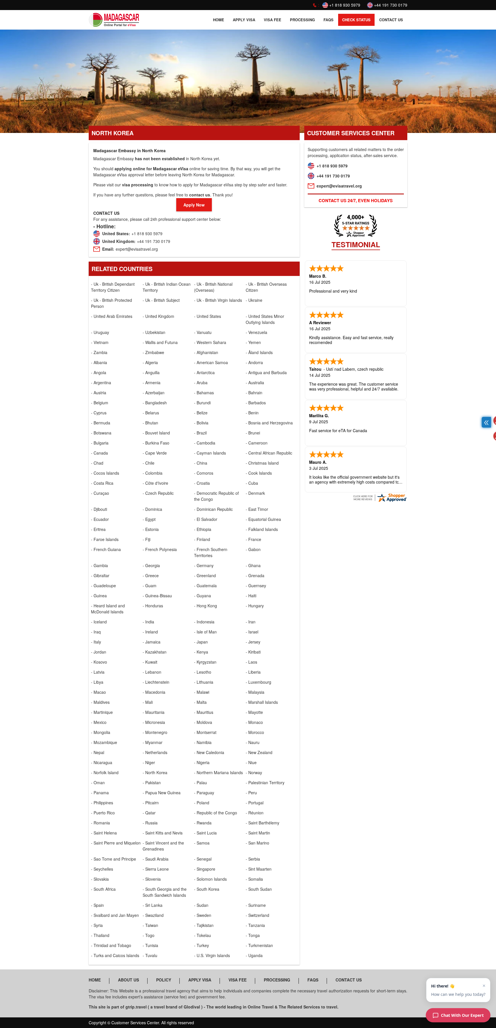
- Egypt (149, 519)
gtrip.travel (136, 1007)
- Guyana (202, 595)
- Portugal (255, 802)
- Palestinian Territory (265, 782)
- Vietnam (99, 342)
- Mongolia (100, 732)
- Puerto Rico (103, 813)
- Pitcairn (151, 802)
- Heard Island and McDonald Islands (108, 609)
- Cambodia (204, 443)
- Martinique (102, 712)
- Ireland (150, 632)
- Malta (200, 702)
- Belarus (151, 413)
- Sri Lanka (152, 905)
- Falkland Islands (262, 529)
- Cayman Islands (210, 453)
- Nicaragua (101, 762)
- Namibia (203, 742)
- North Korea (155, 772)
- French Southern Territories (210, 552)
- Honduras (153, 605)
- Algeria (150, 362)
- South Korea (206, 889)
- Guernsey (256, 585)
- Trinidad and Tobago (111, 945)
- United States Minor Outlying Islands (265, 319)
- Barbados (256, 402)
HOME (218, 19)
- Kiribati (253, 652)
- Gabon (253, 549)
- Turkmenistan (259, 945)
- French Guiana (106, 549)
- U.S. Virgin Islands (212, 955)
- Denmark (255, 493)
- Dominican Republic (213, 509)
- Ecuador (100, 519)
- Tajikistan (204, 925)
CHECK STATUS (356, 19)
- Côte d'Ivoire (155, 483)
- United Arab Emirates (111, 316)
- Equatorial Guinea (263, 519)
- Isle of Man (205, 632)
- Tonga (253, 935)
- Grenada (255, 575)
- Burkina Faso (156, 443)
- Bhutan (150, 423)
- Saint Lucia (205, 833)
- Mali (148, 702)
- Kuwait (150, 662)
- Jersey (253, 642)
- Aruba (201, 382)
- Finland (202, 539)
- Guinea (99, 595)
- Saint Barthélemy (262, 823)
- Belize (201, 413)
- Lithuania (203, 682)
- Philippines (102, 802)
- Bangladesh (155, 402)
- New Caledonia (209, 752)
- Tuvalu (150, 955)
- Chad (97, 463)
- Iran (250, 622)
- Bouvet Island (156, 433)
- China (200, 463)
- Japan (201, 642)
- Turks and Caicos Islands (115, 955)
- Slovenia (152, 879)
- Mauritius (203, 712)
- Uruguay (100, 332)
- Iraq (96, 632)
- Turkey (201, 945)
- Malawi (201, 692)
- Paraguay (204, 792)
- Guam (149, 585)
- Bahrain (254, 392)
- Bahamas (204, 392)
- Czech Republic (158, 493)
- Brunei (253, 433)
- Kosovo (99, 662)
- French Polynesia (160, 549)
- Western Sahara (210, 342)
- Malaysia (255, 692)
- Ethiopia (202, 529)
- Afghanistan (206, 352)
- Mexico (98, 722)
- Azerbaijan (153, 392)
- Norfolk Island (105, 772)
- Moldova (203, 722)
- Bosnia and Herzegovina (269, 423)
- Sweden (202, 915)
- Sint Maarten (259, 869)
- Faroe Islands (105, 539)
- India (148, 622)
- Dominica (152, 509)
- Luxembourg (258, 682)
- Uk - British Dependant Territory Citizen (113, 287)
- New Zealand (259, 752)
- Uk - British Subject (161, 300)
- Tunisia (150, 945)
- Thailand (100, 935)
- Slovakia (100, 879)
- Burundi (202, 402)
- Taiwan (150, 925)
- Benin (252, 413)
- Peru (251, 792)
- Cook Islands (259, 473)
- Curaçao (100, 493)
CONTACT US (391, 19)
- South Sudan (259, 889)
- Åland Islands (259, 352)
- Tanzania (255, 925)
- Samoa (202, 843)
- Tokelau (202, 935)
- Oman (98, 782)
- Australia (255, 382)
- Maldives (100, 702)
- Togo (148, 935)
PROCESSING (302, 19)
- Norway (254, 772)
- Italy (96, 642)
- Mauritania (153, 712)
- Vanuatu (203, 332)
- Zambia (99, 352)
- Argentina (101, 382)
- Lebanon (152, 672)
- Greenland (205, 575)
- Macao (98, 692)
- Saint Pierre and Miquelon (116, 843)
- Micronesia (154, 722)
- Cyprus (98, 413)
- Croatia (202, 483)
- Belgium (99, 402)
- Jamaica (151, 642)
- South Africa (103, 889)
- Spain (97, 905)
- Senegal (203, 859)
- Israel (252, 632)
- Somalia (254, 879)
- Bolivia (201, 423)
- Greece (151, 575)
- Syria (97, 925)
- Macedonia (154, 692)
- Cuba (252, 483)
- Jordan (98, 652)
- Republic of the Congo (215, 813)
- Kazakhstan (154, 652)
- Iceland (99, 622)
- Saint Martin (258, 833)
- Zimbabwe (153, 352)
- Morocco (255, 732)
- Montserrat (205, 732)
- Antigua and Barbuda (266, 372)
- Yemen (253, 342)
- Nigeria (202, 762)
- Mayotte (254, 712)
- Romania (100, 823)
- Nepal (97, 752)
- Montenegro (155, 732)
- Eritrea (98, 529)
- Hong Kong (205, 605)
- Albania (99, 362)
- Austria (98, 392)
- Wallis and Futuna (160, 342)
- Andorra (254, 362)
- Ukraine (254, 300)
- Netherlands (155, 752)
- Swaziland (153, 915)
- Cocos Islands (105, 473)
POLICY (163, 980)
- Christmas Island (262, 463)
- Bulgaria (99, 443)
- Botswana (101, 433)
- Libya (97, 682)
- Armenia (151, 382)
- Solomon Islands (210, 879)
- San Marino (257, 843)
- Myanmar (152, 742)
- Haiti (251, 595)
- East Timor (257, 509)
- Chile (148, 463)
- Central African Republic (269, 453)
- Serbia (253, 859)
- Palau (200, 782)
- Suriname (256, 905)
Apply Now (194, 205)
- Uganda (254, 955)
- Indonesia (204, 622)
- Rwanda (203, 823)
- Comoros (203, 473)
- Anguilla (151, 372)
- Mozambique (104, 742)
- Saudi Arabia (155, 859)
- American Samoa (211, 362)
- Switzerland (257, 915)
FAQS (328, 19)
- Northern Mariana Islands (218, 772)
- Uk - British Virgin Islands (218, 300)
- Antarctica (204, 372)
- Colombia (152, 473)
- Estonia (151, 529)
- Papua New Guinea (162, 792)
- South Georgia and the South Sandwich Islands (165, 892)
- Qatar (149, 813)
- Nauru (252, 742)
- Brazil (200, 433)
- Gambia (99, 565)
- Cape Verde (155, 453)
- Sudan (201, 905)
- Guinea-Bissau (157, 595)
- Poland (201, 802)
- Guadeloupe (103, 585)
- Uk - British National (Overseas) (213, 287)
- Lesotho (202, 672)
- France (253, 539)
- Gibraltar (100, 575)
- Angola (98, 372)
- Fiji (146, 539)
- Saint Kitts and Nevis (163, 833)
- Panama (100, 792)
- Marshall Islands (262, 702)
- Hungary (255, 605)
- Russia (150, 823)
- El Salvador (205, 519)
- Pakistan (152, 782)
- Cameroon (257, 443)
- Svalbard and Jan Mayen (115, 915)
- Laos (251, 662)
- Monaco (254, 722)
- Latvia (97, 672)
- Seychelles (102, 869)
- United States (207, 316)
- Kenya (201, 652)
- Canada (99, 453)
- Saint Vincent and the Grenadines (163, 846)
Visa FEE (272, 19)
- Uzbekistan (154, 332)
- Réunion (255, 813)
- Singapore (204, 869)
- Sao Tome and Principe (113, 859)
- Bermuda (100, 423)
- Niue (251, 762)
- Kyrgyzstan (205, 662)
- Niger (149, 762)
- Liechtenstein (156, 682)
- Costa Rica (102, 483)
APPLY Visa (244, 19)
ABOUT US (128, 980)
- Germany (204, 565)
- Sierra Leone (156, 869)
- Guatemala (205, 585)
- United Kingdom (158, 316)
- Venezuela (256, 332)
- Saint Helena (104, 833)
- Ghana (253, 565)
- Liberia (253, 672)
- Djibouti (99, 509)
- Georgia (151, 565)
